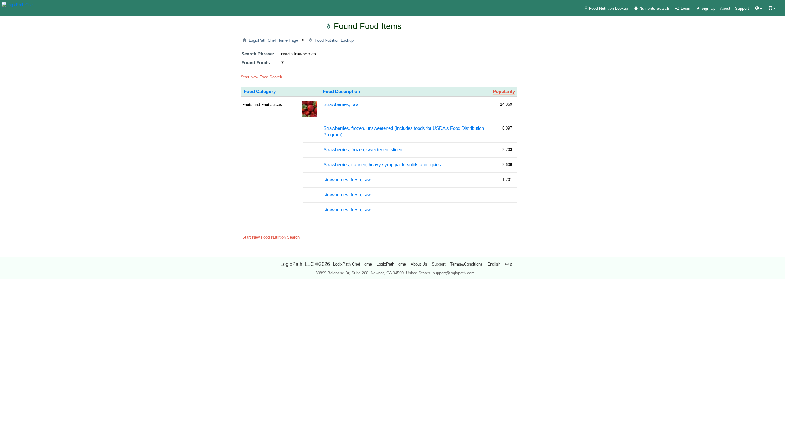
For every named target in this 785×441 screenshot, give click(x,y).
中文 (509, 264)
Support (742, 8)
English (493, 264)
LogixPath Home (391, 264)
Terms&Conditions (466, 264)
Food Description (341, 91)
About (725, 8)
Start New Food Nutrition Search (271, 237)
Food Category (260, 91)
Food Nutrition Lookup (608, 8)
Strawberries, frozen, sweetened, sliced (363, 149)
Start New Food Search (261, 77)
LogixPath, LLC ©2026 (305, 264)
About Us (419, 264)
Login (684, 8)
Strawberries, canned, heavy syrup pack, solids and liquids (382, 164)
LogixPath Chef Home (352, 264)
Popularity (504, 91)
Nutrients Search (653, 8)
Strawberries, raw (341, 104)
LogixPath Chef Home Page (273, 40)
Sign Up (707, 8)
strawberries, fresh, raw (347, 179)
